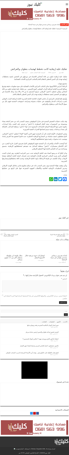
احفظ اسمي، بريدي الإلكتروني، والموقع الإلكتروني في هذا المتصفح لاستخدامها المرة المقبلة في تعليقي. (35, 297)
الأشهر (59, 322)
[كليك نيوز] (34, 4)
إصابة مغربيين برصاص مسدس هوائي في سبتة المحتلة (44, 24)
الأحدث (65, 322)
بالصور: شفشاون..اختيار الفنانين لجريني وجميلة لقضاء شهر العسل (39, 346)
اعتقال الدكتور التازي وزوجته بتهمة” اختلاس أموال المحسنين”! (41, 339)
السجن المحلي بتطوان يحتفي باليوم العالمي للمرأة (11, 235)
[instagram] (31, 413)
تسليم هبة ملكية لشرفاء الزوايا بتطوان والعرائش (57, 235)
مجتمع (31, 72)
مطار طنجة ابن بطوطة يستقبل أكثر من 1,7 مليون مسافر (13, 258)
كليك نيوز (61, 72)
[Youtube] (34, 413)
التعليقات (51, 322)
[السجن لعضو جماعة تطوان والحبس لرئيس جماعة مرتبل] (63, 334)
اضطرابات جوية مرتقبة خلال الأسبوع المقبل (35, 257)
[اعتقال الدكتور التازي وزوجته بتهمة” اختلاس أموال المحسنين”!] (63, 341)
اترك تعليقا (24, 72)
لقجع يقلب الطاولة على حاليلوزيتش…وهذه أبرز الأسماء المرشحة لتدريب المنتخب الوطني (32, 353)
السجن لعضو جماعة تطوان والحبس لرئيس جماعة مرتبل (42, 332)
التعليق (64, 279)
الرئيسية (65, 28)
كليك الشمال (37, 72)
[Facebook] (37, 413)
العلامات (44, 322)
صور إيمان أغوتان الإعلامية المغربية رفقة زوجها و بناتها (43, 325)
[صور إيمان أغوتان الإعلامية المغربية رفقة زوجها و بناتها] (63, 327)
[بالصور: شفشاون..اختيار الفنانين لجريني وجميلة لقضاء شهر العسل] (63, 348)
